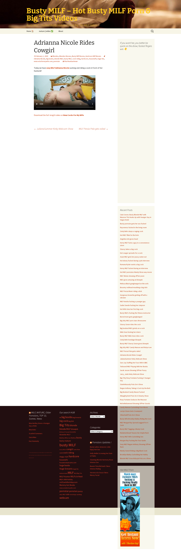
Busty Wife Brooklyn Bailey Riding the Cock (135, 419)
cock (61, 453)
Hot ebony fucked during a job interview (134, 261)
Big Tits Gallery (34, 455)
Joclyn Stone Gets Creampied (131, 411)
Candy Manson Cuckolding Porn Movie (134, 407)
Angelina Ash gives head (129, 239)
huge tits (101, 59)
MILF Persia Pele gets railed (93, 128)
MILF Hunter (64, 476)
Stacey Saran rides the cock (130, 324)
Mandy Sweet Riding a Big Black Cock (133, 451)
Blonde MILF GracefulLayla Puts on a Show (135, 458)
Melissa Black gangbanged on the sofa (134, 283)
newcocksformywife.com (43, 61)
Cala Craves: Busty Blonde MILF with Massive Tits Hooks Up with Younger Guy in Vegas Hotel (135, 217)
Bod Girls (47, 452)
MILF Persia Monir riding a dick (131, 291)
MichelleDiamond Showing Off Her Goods (135, 403)
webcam (64, 497)
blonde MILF (58, 59)
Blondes (55, 56)
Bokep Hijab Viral (34, 452)
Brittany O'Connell (64, 432)
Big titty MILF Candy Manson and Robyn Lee (136, 347)
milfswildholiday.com (68, 482)
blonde (73, 425)
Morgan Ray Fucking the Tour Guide (133, 440)
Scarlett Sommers (35, 433)
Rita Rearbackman (71, 61)
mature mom (63, 473)
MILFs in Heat (77, 476)
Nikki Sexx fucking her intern (130, 332)
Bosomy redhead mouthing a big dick (133, 287)
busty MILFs (62, 449)
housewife (93, 59)
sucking (79, 494)
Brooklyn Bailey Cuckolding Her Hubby (134, 454)
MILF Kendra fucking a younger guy (133, 301)
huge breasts (65, 468)
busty (79, 437)
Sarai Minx (32, 437)
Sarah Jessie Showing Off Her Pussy (133, 370)
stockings (73, 494)
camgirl (69, 449)
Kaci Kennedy (34, 441)
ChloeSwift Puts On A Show (130, 415)
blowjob (74, 429)
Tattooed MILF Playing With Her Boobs (134, 366)
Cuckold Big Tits (40, 452)
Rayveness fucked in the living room (133, 227)
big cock (63, 420)
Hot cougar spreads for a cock (131, 253)
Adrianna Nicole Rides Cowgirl (131, 355)
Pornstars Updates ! (101, 442)
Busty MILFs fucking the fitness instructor (135, 313)
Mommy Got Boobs (67, 485)
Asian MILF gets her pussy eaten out (133, 257)
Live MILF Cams (30, 452)
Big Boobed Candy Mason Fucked (132, 392)
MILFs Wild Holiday (66, 479)
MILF (71, 473)
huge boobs (64, 465)
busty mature (65, 441)
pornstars (73, 491)
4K (60, 417)
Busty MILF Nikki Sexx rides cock (132, 336)
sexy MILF (62, 494)
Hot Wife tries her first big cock (131, 309)
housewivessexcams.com (67, 463)
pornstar (56, 61)
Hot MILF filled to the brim (129, 235)
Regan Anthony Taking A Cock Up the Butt (135, 388)
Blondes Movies (65, 56)
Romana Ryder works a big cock (132, 264)
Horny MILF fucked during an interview (134, 268)
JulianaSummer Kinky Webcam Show (53, 128)
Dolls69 (37, 455)
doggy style (63, 457)
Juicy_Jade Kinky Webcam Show (132, 374)
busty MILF (68, 59)
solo (67, 494)
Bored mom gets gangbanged (131, 317)
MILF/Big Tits (78, 473)
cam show (77, 449)
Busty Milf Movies (78, 56)
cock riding (76, 59)
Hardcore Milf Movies (93, 56)
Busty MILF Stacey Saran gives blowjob (134, 343)
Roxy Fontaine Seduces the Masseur (133, 400)
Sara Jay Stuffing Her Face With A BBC (134, 363)
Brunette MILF (64, 434)
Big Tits (64, 425)
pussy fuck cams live (48, 455)
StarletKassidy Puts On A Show (131, 384)
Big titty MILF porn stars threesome (133, 320)
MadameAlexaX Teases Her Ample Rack (134, 433)
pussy (80, 491)
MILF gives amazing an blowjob (131, 280)
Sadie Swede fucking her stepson (132, 305)
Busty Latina (37, 452)
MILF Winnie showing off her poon (132, 276)
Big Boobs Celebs (43, 452)
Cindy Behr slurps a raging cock (131, 231)
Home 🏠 (30, 31)
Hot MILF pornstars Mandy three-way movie (136, 272)
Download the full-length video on (59, 115)
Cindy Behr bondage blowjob (130, 340)
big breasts (77, 417)
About (60, 31)
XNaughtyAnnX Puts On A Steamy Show (134, 396)
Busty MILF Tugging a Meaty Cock (132, 429)
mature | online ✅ (46, 31)
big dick (71, 421)
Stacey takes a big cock (129, 249)
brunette (73, 432)
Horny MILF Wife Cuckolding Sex (131, 437)
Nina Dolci (32, 430)
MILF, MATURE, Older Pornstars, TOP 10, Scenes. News (40, 415)
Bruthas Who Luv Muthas (67, 438)
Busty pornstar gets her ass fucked (133, 224)
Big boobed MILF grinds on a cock (132, 328)
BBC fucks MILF (49, 452)
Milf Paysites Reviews (40, 455)
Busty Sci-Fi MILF (44, 455)
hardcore (84, 59)
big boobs (50, 59)
